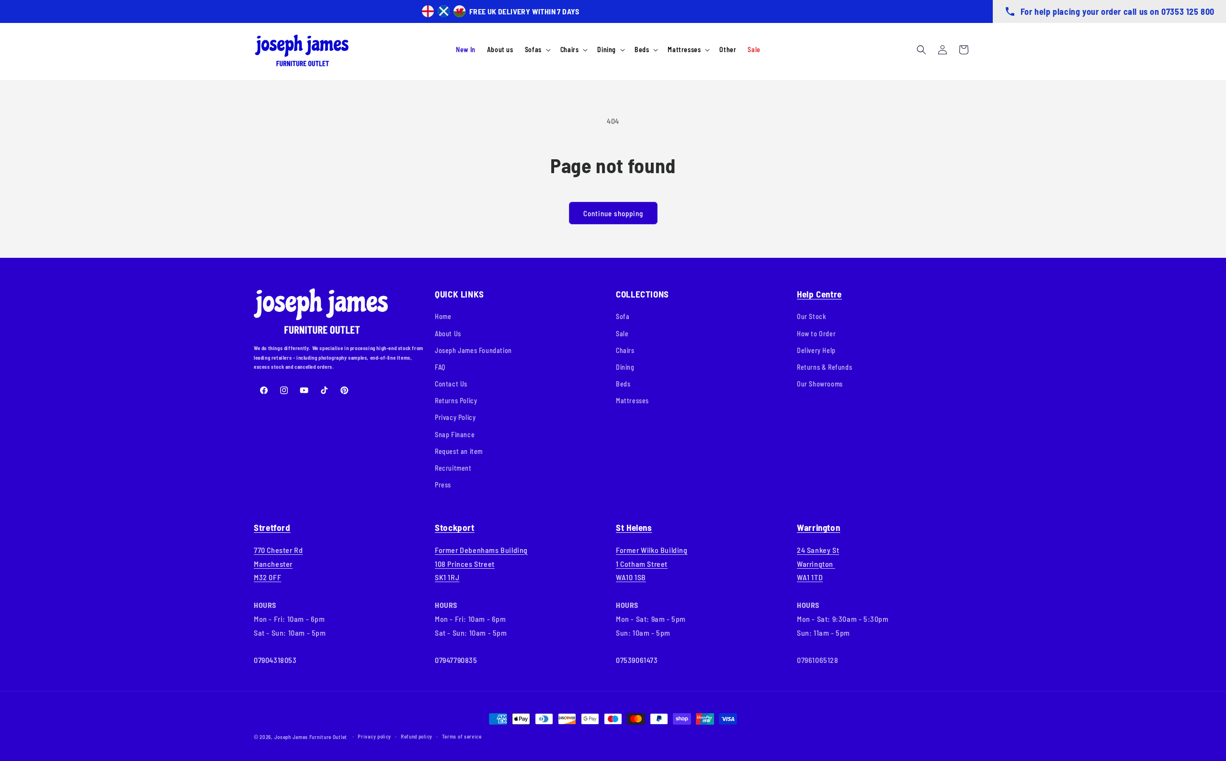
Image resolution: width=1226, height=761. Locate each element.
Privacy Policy (455, 417)
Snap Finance (455, 434)
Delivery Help (816, 350)
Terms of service (462, 736)
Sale (622, 334)
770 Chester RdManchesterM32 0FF (278, 563)
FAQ (440, 367)
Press (443, 485)
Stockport (455, 527)
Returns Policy (456, 401)
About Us (448, 334)
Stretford (272, 527)
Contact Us (451, 384)
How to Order (816, 334)
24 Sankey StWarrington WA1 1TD (818, 563)
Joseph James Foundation (473, 350)
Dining (625, 367)
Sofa (622, 316)
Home (443, 316)
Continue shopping (613, 213)
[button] (537, 50)
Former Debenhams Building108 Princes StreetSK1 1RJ (481, 563)
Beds (623, 384)
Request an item (459, 451)
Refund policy (416, 736)
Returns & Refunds (824, 367)
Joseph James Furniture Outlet (310, 737)
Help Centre (819, 293)
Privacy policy (374, 736)
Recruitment (453, 468)
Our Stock (811, 316)
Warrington (818, 527)
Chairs (625, 350)
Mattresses (632, 401)
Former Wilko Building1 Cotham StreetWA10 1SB (652, 563)
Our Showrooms (820, 384)
